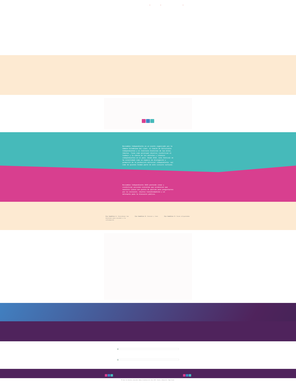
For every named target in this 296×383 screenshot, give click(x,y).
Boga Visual (171, 379)
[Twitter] (152, 121)
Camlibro (188, 5)
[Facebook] (148, 121)
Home (146, 5)
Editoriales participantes (172, 5)
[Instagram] (144, 121)
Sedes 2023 (155, 5)
